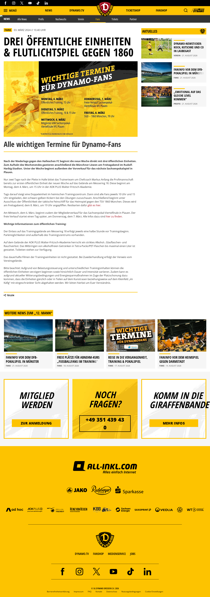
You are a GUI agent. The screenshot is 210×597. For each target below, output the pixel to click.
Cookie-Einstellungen (154, 591)
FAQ (89, 591)
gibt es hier (94, 205)
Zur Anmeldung (36, 423)
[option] (28, 344)
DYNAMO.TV (76, 10)
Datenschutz (111, 591)
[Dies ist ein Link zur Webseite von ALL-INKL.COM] (105, 467)
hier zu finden (114, 216)
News (48, 10)
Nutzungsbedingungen (131, 591)
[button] (185, 10)
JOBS (132, 554)
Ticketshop (133, 10)
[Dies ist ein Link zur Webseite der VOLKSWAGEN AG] (180, 509)
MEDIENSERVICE (117, 554)
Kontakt (99, 591)
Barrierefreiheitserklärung (58, 591)
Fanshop (161, 10)
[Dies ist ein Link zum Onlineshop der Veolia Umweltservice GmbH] (164, 509)
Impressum (78, 591)
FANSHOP (98, 554)
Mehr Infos (174, 423)
